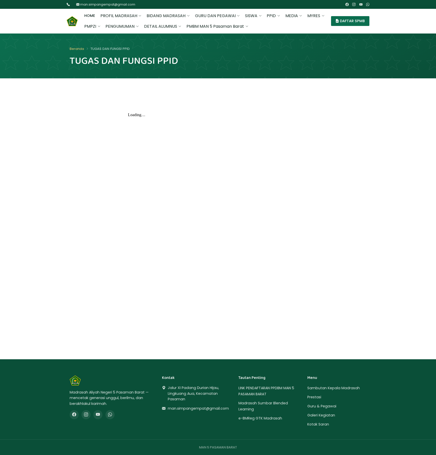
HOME (89, 15)
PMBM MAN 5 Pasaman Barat (215, 26)
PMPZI (90, 26)
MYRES (313, 16)
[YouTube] (361, 4)
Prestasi (314, 397)
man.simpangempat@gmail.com (107, 4)
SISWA (251, 16)
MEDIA (291, 16)
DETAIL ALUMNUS (160, 26)
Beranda (77, 48)
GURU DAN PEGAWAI (215, 16)
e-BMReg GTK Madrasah (260, 418)
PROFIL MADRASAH (118, 16)
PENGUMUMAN (119, 26)
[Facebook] (347, 4)
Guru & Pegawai (321, 406)
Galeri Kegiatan (321, 415)
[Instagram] (354, 4)
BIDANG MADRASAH (166, 16)
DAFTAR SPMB (352, 20)
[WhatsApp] (367, 4)
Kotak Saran (318, 424)
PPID (271, 16)
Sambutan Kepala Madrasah (333, 388)
